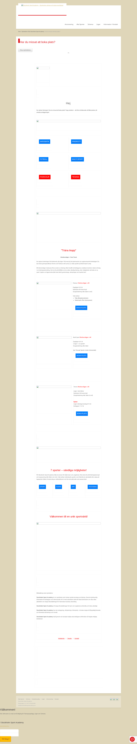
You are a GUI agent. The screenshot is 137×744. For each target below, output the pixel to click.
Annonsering (69, 24)
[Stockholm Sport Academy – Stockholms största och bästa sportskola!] (42, 5)
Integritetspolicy (36, 699)
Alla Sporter (80, 24)
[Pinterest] (117, 699)
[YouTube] (114, 699)
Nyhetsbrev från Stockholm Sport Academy (33, 31)
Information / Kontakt (111, 24)
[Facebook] (111, 699)
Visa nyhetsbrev (25, 50)
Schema (90, 24)
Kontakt (57, 699)
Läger (98, 24)
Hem (19, 31)
